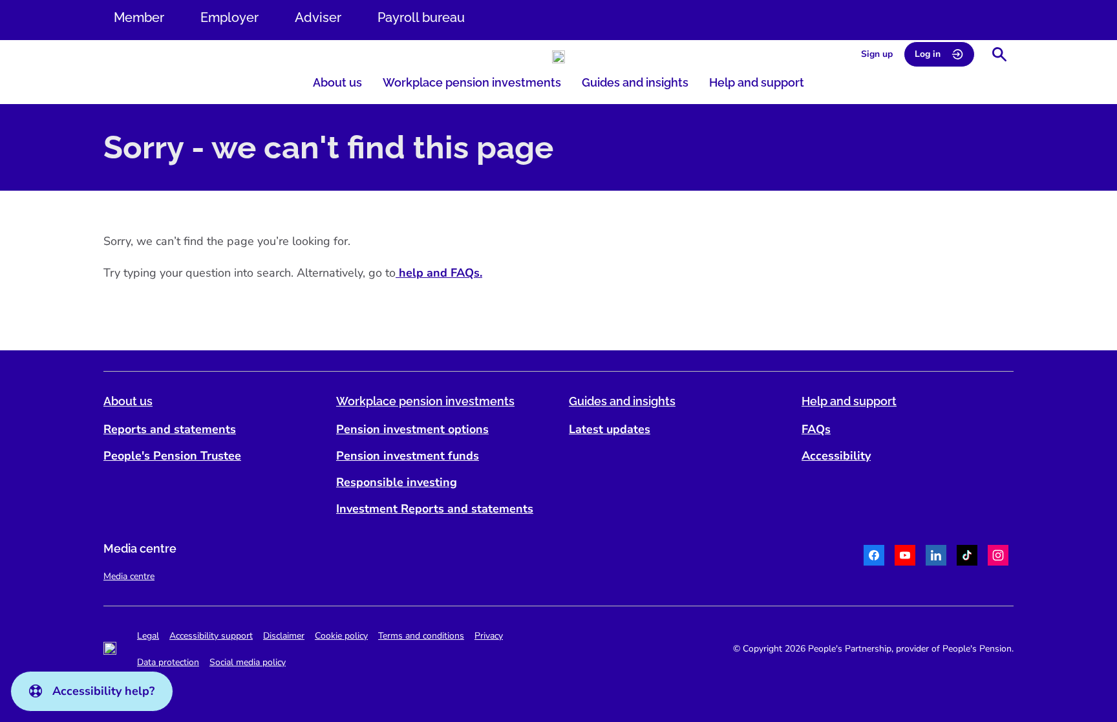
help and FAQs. (439, 273)
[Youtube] (904, 557)
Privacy (488, 636)
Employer (229, 17)
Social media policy (247, 662)
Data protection (168, 662)
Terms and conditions (421, 636)
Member (139, 17)
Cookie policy (341, 636)
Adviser (318, 17)
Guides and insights (635, 82)
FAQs (816, 429)
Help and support (756, 82)
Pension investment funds (407, 455)
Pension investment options (412, 429)
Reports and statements (169, 429)
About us (337, 82)
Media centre (128, 576)
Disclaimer (283, 636)
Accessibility (836, 455)
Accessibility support (211, 636)
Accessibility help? (103, 691)
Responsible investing (396, 482)
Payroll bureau (421, 17)
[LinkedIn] (936, 557)
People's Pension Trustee (172, 455)
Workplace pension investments (472, 82)
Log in (928, 54)
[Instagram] (998, 557)
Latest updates (609, 429)
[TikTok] (967, 557)
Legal (148, 636)
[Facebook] (873, 557)
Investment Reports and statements (434, 508)
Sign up (877, 54)
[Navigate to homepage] (558, 56)
